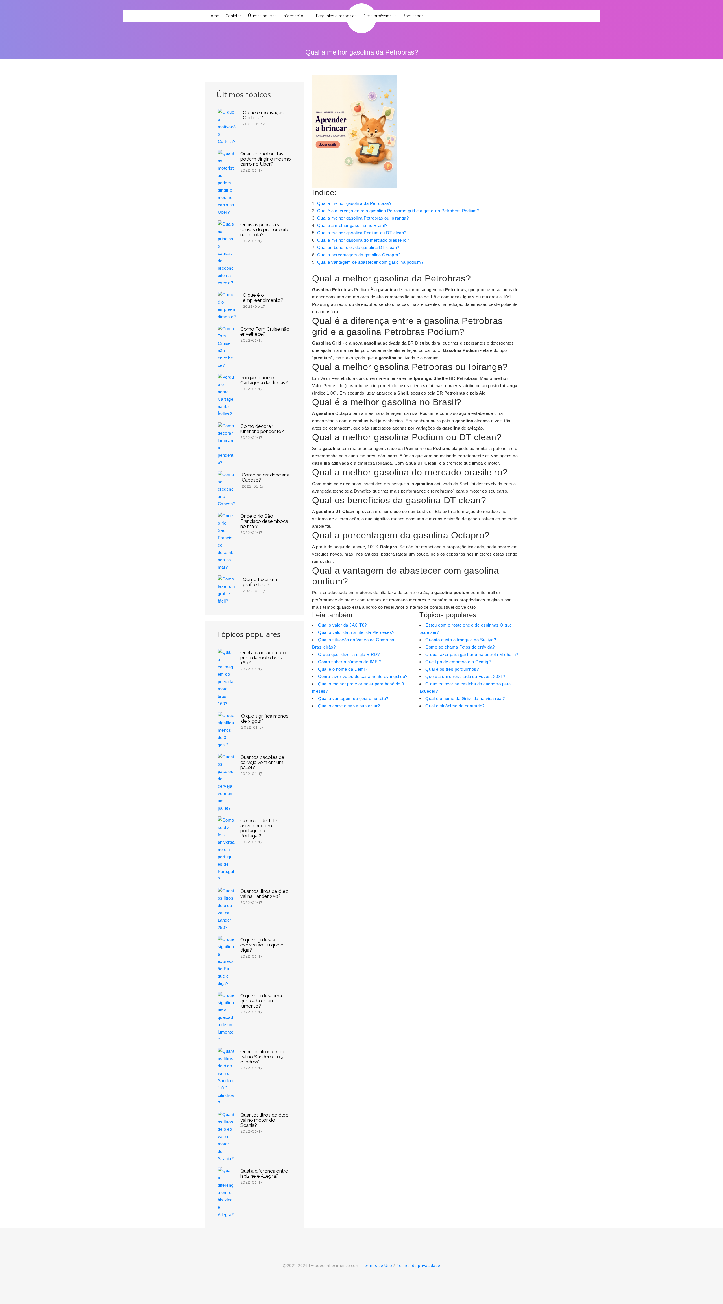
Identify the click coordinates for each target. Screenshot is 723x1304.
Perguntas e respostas (336, 16)
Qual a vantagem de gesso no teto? (353, 698)
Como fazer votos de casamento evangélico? (363, 676)
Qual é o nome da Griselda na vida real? (465, 698)
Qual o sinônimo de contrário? (455, 705)
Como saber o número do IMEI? (349, 661)
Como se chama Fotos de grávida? (460, 647)
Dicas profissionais (380, 16)
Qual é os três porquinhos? (452, 669)
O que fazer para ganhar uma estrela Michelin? (471, 654)
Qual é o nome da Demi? (342, 669)
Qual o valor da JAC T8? (342, 625)
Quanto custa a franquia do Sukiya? (460, 639)
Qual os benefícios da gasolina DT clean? (358, 247)
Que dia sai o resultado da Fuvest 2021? (465, 676)
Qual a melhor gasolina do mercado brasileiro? (363, 240)
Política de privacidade (418, 1265)
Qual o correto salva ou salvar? (349, 705)
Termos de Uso (377, 1265)
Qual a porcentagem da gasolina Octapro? (359, 254)
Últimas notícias (262, 16)
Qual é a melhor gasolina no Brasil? (352, 225)
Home (213, 16)
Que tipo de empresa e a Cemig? (458, 661)
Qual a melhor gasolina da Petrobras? (354, 203)
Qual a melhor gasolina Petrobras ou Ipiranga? (363, 218)
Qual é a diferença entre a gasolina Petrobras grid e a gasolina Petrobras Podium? (398, 210)
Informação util (296, 16)
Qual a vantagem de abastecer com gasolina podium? (370, 262)
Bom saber (413, 16)
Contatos (233, 16)
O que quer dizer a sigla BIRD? (349, 654)
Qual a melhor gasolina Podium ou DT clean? (361, 232)
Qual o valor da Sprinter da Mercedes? (356, 632)
